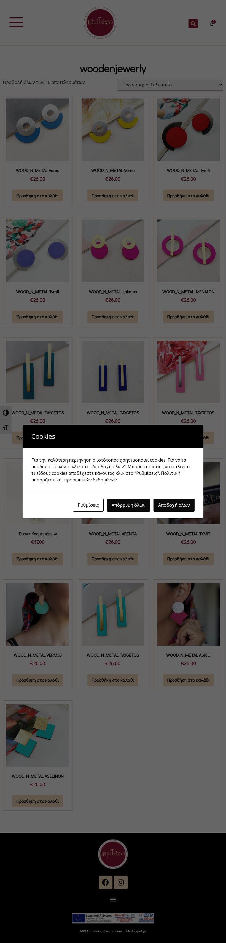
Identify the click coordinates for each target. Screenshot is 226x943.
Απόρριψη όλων (129, 505)
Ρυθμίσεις (88, 505)
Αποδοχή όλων (174, 505)
